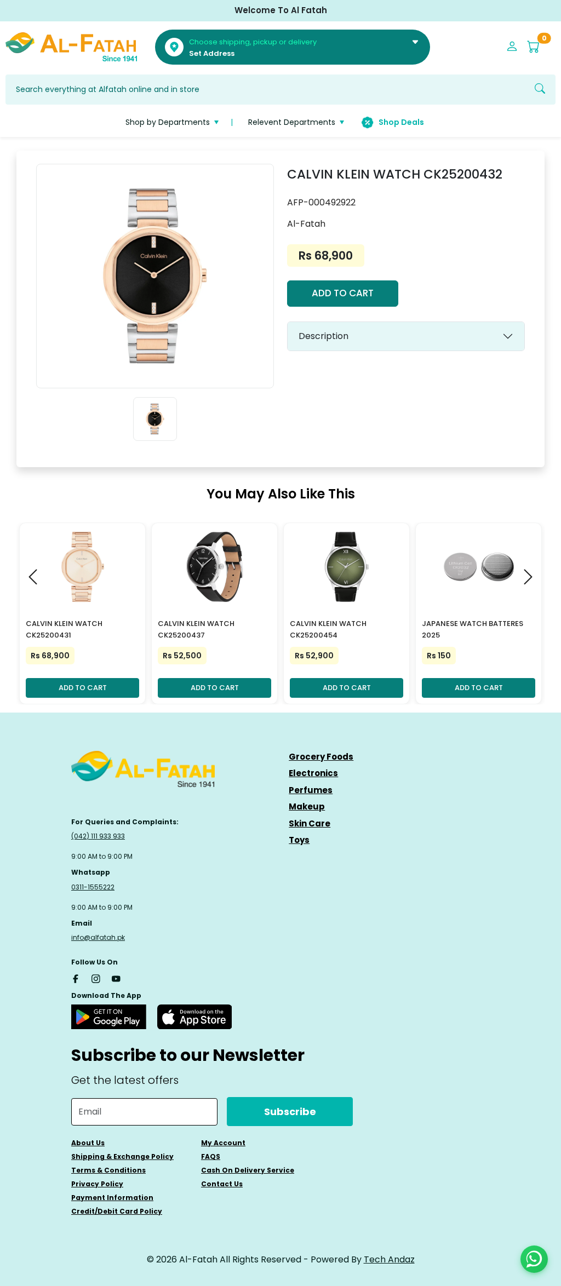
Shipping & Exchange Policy (122, 1156)
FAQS (210, 1156)
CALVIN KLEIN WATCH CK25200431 (64, 629)
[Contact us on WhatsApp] (534, 1259)
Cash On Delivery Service (247, 1170)
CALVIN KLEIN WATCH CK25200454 (328, 629)
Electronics (313, 773)
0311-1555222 (93, 887)
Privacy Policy (97, 1184)
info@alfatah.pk (98, 937)
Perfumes (311, 790)
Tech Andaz (389, 1259)
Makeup (307, 806)
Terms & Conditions (108, 1170)
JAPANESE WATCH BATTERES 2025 (472, 629)
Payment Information (112, 1197)
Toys (299, 840)
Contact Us (222, 1184)
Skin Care (309, 823)
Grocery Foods (321, 756)
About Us (88, 1142)
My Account (223, 1142)
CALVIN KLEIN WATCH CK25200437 (196, 629)
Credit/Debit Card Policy (116, 1211)
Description (323, 336)
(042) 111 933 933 (98, 836)
